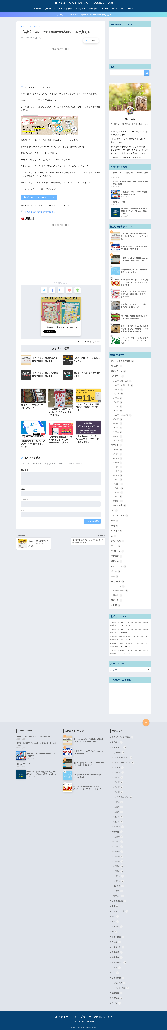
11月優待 (117, 492)
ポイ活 (114, 9)
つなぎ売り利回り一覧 (123, 385)
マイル (115, 546)
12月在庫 (118, 394)
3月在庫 (117, 406)
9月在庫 (117, 436)
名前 (23, 489)
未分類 (115, 605)
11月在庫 (117, 389)
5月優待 (117, 450)
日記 (114, 576)
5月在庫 (117, 419)
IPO (114, 510)
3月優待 (117, 475)
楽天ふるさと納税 (65, 9)
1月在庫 (117, 398)
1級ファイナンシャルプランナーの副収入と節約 (83, 3)
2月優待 (117, 479)
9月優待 (117, 471)
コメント (25, 470)
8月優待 (117, 463)
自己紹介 (37, 9)
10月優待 (117, 484)
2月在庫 (117, 402)
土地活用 (116, 595)
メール (24, 500)
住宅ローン (117, 551)
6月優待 (117, 454)
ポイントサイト (127, 9)
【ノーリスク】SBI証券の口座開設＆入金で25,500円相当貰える (83, 15)
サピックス (118, 586)
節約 (114, 526)
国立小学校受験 (120, 591)
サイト (24, 510)
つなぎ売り (80, 9)
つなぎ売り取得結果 (122, 381)
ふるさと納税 (118, 505)
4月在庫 (117, 411)
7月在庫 (117, 428)
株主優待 (104, 9)
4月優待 (117, 458)
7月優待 (117, 467)
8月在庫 (117, 432)
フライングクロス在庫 (122, 361)
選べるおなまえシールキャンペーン (39, 197)
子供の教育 (93, 9)
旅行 (114, 521)
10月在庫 (118, 440)
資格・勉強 (117, 541)
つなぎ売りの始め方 (122, 415)
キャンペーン (95, 342)
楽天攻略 (116, 561)
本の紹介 (116, 531)
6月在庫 (117, 423)
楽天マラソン (50, 9)
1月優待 (117, 497)
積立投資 (116, 600)
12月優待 (118, 488)
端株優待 (117, 501)
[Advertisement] (61, 68)
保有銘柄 (116, 556)
